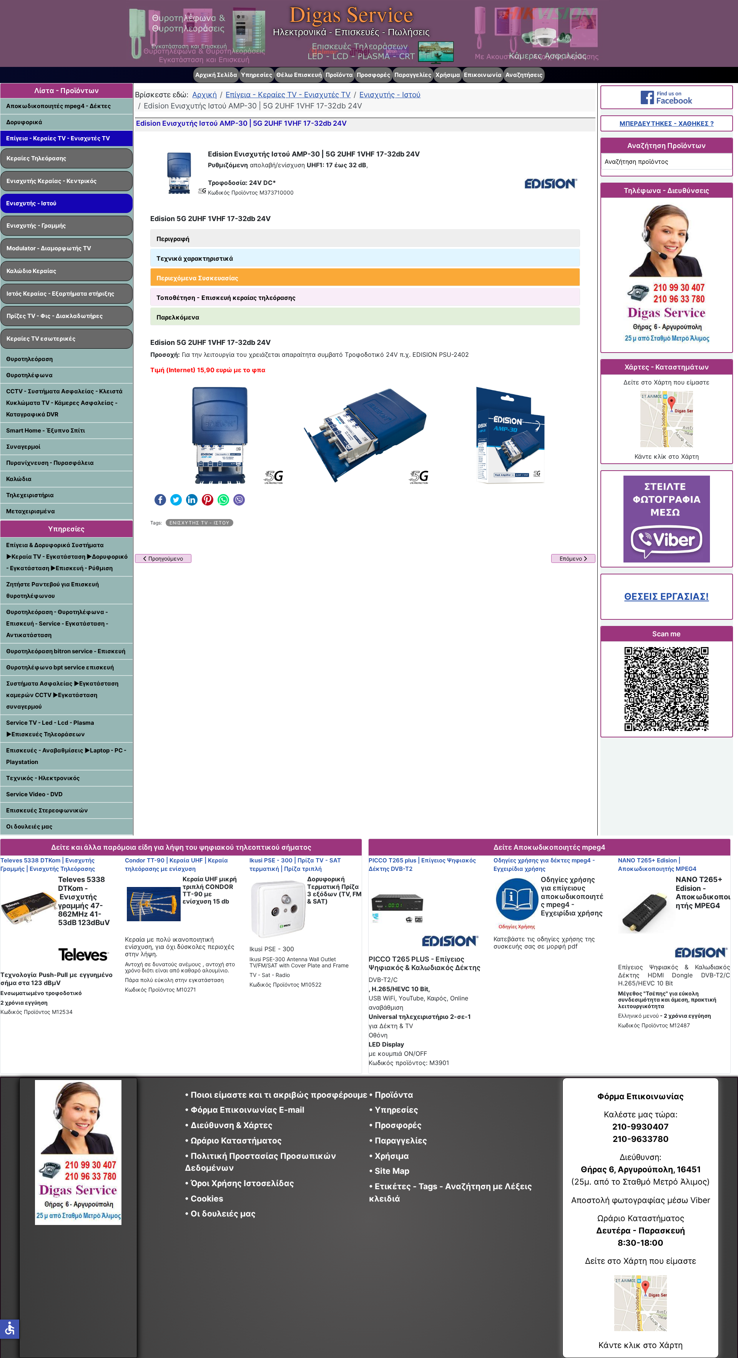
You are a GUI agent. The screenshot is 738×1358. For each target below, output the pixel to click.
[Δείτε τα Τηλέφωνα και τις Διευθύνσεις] (666, 275)
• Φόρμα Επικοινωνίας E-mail (244, 1110)
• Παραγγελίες (398, 1140)
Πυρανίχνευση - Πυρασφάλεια (50, 462)
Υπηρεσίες (257, 74)
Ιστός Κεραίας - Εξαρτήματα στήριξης (61, 293)
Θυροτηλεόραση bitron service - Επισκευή (65, 651)
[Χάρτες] (666, 419)
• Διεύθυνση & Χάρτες (229, 1125)
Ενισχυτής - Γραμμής (36, 225)
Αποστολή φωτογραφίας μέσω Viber (640, 1200)
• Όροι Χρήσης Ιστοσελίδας (242, 1183)
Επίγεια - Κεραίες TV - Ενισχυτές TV (58, 138)
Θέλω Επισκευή (299, 74)
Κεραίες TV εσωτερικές (41, 338)
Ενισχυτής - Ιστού (31, 203)
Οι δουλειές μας (29, 826)
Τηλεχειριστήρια (30, 495)
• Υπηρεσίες (393, 1110)
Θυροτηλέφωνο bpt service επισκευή (60, 667)
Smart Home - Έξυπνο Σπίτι (45, 430)
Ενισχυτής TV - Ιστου (199, 523)
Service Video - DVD (34, 794)
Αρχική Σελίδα (216, 74)
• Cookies (204, 1198)
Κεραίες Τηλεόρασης (36, 158)
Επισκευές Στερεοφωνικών (47, 810)
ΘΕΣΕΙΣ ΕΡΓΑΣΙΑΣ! (666, 596)
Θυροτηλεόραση (29, 359)
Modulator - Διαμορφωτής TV (49, 248)
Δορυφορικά (24, 122)
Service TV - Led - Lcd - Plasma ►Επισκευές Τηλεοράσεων (50, 728)
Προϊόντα (339, 74)
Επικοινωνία (483, 74)
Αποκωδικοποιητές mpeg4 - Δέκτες (58, 106)
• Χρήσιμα (389, 1156)
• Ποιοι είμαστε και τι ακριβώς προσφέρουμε (276, 1095)
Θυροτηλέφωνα (29, 375)
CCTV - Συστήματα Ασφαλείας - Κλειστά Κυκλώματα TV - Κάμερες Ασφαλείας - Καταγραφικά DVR (64, 403)
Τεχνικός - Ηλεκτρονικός (43, 778)
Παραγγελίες (413, 74)
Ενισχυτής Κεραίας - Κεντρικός (52, 181)
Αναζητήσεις (524, 74)
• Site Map (389, 1171)
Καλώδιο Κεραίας (32, 271)
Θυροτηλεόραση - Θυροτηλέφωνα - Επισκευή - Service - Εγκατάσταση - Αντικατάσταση (57, 623)
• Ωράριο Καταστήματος (233, 1140)
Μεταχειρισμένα (30, 511)
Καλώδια (19, 479)
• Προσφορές (395, 1125)
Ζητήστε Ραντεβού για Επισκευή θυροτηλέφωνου (52, 590)
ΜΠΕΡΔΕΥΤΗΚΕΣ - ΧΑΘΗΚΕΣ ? (667, 123)
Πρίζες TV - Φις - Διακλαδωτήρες (55, 316)
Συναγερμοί (23, 446)
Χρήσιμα (447, 74)
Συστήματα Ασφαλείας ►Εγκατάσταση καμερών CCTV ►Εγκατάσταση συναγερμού (62, 695)
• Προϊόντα (391, 1095)
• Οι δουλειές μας (220, 1213)
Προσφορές (374, 74)
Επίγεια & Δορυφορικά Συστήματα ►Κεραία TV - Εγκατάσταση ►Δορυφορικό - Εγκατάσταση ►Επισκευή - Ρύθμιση (67, 556)
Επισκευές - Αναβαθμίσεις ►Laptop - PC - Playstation (66, 756)
